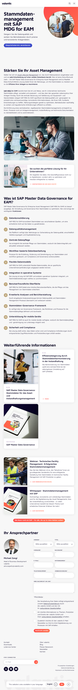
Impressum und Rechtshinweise (64, 670)
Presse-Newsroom (46, 647)
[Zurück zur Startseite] (7, 3)
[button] (74, 3)
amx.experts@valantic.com (13, 566)
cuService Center (10, 647)
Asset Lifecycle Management (27, 75)
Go (62, 684)
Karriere (42, 652)
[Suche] (70, 3)
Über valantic (44, 642)
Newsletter (44, 649)
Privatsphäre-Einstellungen (66, 665)
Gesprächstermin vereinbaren (18, 45)
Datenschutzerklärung (51, 604)
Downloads (8, 645)
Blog (41, 645)
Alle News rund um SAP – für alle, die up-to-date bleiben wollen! (39, 520)
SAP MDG (7, 91)
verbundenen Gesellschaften (50, 608)
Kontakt (7, 642)
